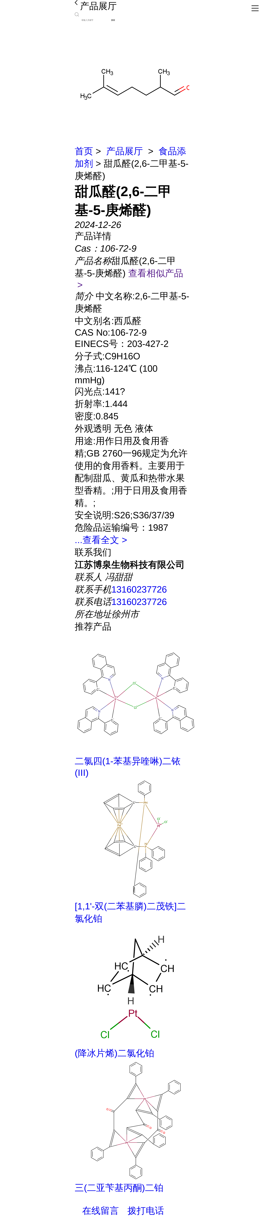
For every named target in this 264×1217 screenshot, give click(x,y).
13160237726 (139, 589)
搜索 (113, 20)
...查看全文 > (101, 540)
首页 (84, 151)
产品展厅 (124, 151)
